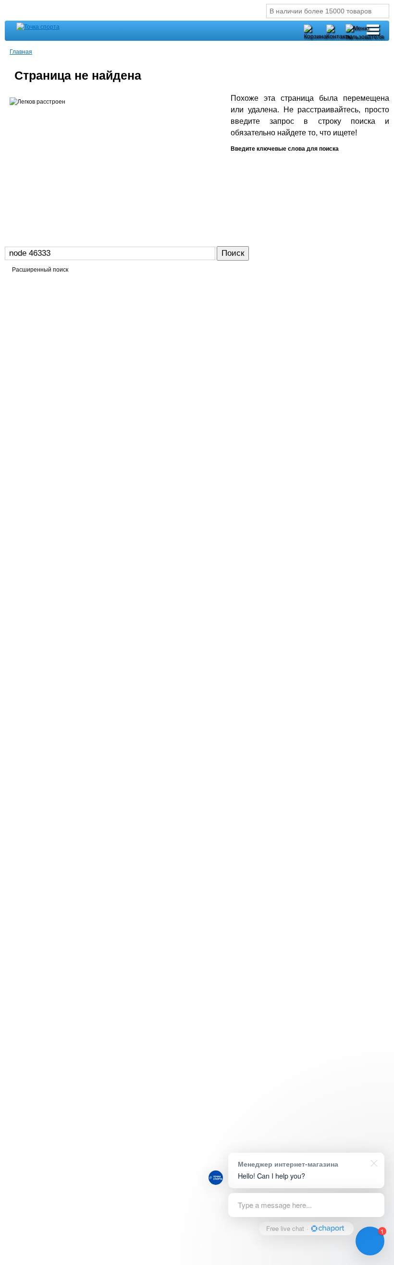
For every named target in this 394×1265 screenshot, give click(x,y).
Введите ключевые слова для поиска (285, 148)
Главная (21, 51)
